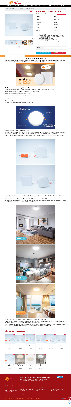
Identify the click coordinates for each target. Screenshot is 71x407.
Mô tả (15, 55)
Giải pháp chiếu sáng (35, 5)
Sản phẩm (17, 5)
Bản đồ (15, 396)
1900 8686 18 (10, 392)
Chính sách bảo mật (56, 394)
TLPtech (38, 398)
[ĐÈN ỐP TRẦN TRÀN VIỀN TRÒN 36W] (32, 38)
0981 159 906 (42, 391)
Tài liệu (44, 5)
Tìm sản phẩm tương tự (61, 14)
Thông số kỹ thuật (35, 55)
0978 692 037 (26, 391)
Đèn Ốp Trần (21, 8)
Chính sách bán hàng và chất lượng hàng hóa (21, 394)
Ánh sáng (38, 47)
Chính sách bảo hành (8, 396)
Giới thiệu (25, 5)
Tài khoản (19, 396)
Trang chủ (9, 5)
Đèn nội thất (16, 8)
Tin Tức (56, 5)
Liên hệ (62, 5)
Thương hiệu (27, 8)
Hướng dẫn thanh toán (8, 394)
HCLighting (32, 8)
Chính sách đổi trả (48, 394)
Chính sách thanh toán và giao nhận (37, 394)
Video (50, 5)
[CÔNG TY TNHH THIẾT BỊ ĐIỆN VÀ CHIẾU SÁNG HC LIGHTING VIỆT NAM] (15, 2)
